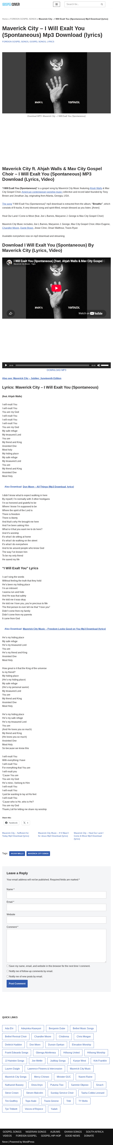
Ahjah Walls (96, 188)
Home (5, 19)
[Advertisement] (56, 142)
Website (11, 914)
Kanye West (79, 1060)
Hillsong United (71, 1052)
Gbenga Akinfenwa (46, 1052)
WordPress (28, 1142)
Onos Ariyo (37, 1085)
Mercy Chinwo (41, 1077)
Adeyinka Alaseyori (31, 1028)
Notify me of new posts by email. (26, 976)
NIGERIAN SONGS (36, 1132)
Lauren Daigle (12, 1068)
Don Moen (35, 1044)
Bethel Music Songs (83, 1028)
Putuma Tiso (56, 1085)
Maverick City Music (80, 1068)
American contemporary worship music (42, 192)
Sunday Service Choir (62, 1093)
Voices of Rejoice (34, 1109)
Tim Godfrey (11, 1101)
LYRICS (50, 41)
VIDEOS (7, 1136)
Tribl (68, 1101)
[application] (56, 365)
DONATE (89, 1136)
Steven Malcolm (34, 1093)
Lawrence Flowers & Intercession (45, 1068)
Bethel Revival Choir (16, 1036)
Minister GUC (64, 1077)
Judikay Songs (58, 1060)
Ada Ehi (9, 1028)
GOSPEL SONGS (38, 41)
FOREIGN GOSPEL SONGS (23, 19)
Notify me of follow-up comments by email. (31, 971)
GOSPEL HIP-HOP (51, 1136)
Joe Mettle (37, 1060)
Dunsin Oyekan (56, 1044)
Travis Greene (51, 1101)
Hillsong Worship (96, 1052)
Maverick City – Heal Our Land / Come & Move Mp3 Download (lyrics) (89, 836)
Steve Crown (12, 1093)
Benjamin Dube (57, 1028)
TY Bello (83, 1101)
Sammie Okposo (79, 1085)
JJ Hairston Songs (14, 1060)
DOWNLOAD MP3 (56, 370)
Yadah (54, 1109)
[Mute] (98, 365)
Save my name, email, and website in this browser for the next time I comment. (49, 966)
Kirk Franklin (100, 1060)
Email (10, 902)
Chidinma (64, 1036)
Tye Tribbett (11, 1109)
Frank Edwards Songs (16, 1052)
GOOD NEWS (72, 1136)
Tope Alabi (30, 1101)
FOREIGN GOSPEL (26, 1136)
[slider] (105, 365)
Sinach (99, 1085)
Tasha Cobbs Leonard (92, 1093)
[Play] (6, 365)
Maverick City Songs (38, 854)
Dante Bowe (26, 228)
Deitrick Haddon (13, 1044)
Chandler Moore (10, 228)
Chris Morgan (84, 1036)
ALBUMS (55, 1132)
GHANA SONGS (73, 1132)
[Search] (102, 4)
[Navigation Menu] (56, 4)
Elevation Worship (81, 1044)
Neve (5, 1142)
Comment (12, 927)
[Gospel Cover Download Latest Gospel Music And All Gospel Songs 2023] (11, 4)
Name (10, 889)
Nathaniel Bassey (14, 1085)
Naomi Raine (85, 1077)
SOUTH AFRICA (95, 1132)
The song (7, 204)
